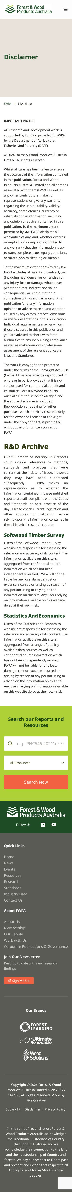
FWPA (7, 103)
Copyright (12, 1109)
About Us (12, 921)
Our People (13, 934)
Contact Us (13, 900)
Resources (12, 875)
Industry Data (15, 894)
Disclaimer (33, 1109)
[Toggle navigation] (63, 9)
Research (11, 881)
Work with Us (15, 940)
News (8, 862)
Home (9, 856)
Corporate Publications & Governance (36, 946)
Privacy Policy (55, 1109)
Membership (14, 927)
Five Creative (36, 1100)
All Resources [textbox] (20, 763)
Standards (12, 887)
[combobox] (36, 763)
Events (9, 869)
